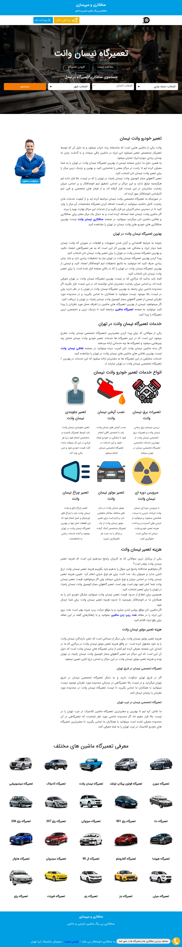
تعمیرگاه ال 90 (91, 859)
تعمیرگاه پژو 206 (21, 821)
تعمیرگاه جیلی (161, 896)
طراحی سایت (71, 942)
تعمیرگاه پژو (21, 896)
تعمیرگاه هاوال (21, 859)
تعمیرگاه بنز (125, 896)
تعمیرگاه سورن (161, 783)
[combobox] (113, 86)
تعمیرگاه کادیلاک (56, 783)
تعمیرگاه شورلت (56, 896)
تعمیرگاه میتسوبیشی (21, 783)
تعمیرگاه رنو (91, 896)
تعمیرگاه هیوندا (161, 859)
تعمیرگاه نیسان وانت (91, 783)
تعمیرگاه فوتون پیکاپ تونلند (126, 783)
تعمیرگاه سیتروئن (56, 859)
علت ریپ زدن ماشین (124, 615)
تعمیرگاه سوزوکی (91, 821)
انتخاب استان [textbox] (124, 85)
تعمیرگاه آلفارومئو (126, 859)
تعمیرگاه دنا (161, 821)
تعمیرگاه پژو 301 (126, 821)
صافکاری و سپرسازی (91, 7)
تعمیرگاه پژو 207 (56, 821)
